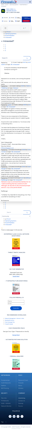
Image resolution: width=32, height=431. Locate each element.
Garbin (29, 62)
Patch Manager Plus (10, 322)
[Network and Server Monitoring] (16, 289)
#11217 (22, 177)
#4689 (22, 86)
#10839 (23, 149)
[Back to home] (9, 2)
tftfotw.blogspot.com (7, 148)
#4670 (24, 62)
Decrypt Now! (16, 335)
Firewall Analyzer (9, 324)
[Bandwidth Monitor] (16, 260)
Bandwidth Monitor (9, 320)
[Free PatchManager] (16, 347)
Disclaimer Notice (16, 428)
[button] (30, 2)
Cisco (20, 375)
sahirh (29, 104)
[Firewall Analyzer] (16, 364)
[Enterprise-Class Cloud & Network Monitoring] (16, 243)
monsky (29, 149)
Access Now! (16, 276)
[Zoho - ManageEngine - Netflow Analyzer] (16, 19)
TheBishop (28, 86)
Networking (5, 375)
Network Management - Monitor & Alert (14, 318)
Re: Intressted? (15, 64)
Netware (15, 88)
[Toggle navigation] (5, 28)
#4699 (24, 104)
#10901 (23, 166)
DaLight (29, 166)
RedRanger (28, 177)
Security (4, 393)
